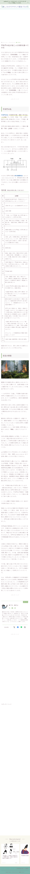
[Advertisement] (15, 25)
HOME (2, 868)
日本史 (7, 868)
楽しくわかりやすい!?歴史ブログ (15, 7)
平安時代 (19, 42)
